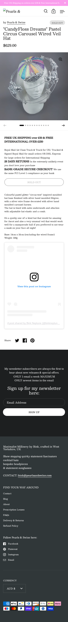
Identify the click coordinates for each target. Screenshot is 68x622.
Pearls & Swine (16, 22)
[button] (63, 125)
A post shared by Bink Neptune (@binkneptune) (33, 323)
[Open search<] (46, 11)
